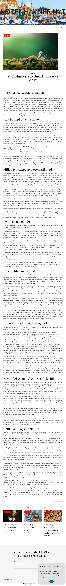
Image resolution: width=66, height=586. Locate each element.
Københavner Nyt (33, 11)
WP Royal (13, 579)
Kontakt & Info (18, 562)
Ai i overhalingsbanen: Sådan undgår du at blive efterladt (11, 527)
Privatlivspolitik (18, 564)
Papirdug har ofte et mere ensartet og (20, 227)
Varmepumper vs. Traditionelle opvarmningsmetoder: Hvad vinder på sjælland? (52, 530)
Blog (33, 73)
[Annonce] (12, 521)
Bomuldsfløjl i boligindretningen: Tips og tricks (33, 527)
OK (51, 581)
